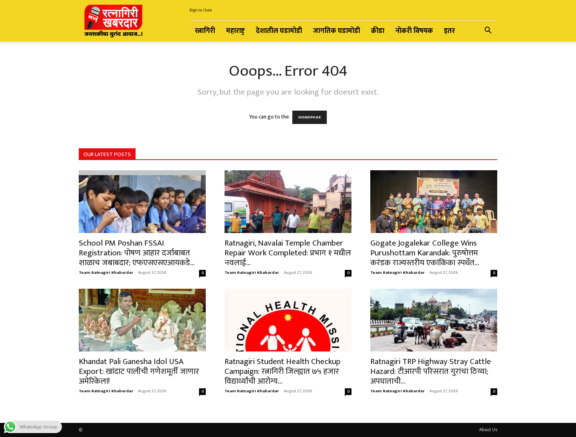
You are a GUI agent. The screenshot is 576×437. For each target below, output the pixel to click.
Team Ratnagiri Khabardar (106, 272)
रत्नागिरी (205, 31)
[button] (487, 31)
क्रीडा (377, 31)
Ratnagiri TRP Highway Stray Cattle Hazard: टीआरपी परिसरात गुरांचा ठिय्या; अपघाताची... (430, 371)
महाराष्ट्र (235, 31)
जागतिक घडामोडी (336, 31)
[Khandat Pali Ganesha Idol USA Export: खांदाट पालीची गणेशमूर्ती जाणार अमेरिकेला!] (142, 320)
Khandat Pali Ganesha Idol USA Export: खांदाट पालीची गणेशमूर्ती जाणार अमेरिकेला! (139, 371)
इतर (449, 31)
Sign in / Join (200, 10)
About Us (488, 429)
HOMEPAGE (309, 117)
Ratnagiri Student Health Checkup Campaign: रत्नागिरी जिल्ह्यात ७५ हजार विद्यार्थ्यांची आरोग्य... (283, 371)
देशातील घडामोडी (279, 31)
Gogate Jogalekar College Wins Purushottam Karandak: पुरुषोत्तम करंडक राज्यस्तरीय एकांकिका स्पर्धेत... (424, 252)
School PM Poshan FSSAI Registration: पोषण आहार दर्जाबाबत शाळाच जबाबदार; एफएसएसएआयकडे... (137, 252)
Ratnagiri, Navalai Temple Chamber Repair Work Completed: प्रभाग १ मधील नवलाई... (288, 252)
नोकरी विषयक (414, 31)
